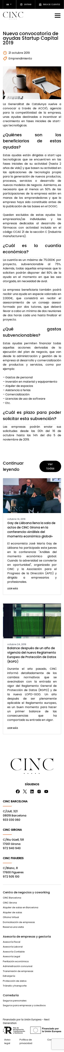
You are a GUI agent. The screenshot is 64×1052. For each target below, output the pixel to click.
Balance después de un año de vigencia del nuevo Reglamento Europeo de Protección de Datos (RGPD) (31, 655)
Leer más (12, 588)
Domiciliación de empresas (19, 922)
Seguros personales (14, 1000)
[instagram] (39, 791)
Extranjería (9, 976)
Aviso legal (7, 1041)
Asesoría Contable (14, 951)
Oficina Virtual (11, 917)
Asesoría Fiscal (11, 942)
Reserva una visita (13, 927)
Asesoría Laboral (13, 946)
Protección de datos (14, 981)
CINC (13, 15)
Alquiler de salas (12, 912)
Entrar (27, 4)
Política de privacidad (26, 1041)
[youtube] (46, 791)
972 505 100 (11, 877)
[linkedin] (32, 791)
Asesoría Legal (11, 956)
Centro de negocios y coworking (26, 892)
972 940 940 (12, 848)
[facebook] (18, 791)
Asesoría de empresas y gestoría (27, 937)
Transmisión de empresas (18, 971)
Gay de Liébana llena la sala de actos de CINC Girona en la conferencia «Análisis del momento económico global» (31, 530)
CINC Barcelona (12, 897)
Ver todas (50, 466)
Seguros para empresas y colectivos (24, 1005)
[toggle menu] (58, 15)
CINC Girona (10, 902)
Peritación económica (16, 961)
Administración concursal (17, 966)
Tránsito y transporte (15, 985)
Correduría (11, 995)
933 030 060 (11, 820)
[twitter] (25, 791)
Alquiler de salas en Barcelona (20, 907)
